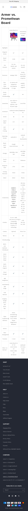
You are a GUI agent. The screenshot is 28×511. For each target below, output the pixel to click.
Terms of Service (7, 432)
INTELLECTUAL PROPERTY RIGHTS (12, 449)
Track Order (6, 415)
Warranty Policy (7, 442)
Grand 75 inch (6, 377)
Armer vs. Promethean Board (10, 477)
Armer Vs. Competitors (9, 459)
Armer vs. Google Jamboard (10, 466)
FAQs (4, 404)
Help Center (6, 401)
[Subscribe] (23, 490)
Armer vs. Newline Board (9, 473)
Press (4, 408)
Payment (5, 446)
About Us (5, 394)
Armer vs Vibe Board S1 (9, 462)
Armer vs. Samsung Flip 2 (9, 470)
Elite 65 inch (6, 373)
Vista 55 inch (6, 370)
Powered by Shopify (18, 508)
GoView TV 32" (6, 366)
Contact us (5, 397)
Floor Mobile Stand (8, 384)
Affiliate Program (7, 418)
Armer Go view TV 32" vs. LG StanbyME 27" (14, 480)
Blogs (4, 411)
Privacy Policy (6, 439)
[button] (3, 7)
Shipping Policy (7, 428)
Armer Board (11, 508)
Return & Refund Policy (9, 435)
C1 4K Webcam (7, 380)
